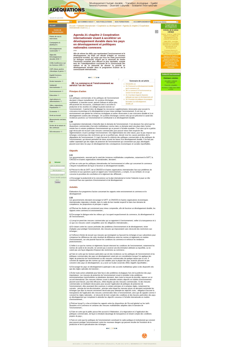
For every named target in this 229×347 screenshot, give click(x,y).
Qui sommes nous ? (86, 22)
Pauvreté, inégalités (171, 85)
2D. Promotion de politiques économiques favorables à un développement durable (139, 101)
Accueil (52, 25)
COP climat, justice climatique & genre (57, 70)
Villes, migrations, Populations (56, 106)
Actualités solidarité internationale (171, 81)
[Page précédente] (90, 78)
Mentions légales (104, 344)
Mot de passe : (57, 170)
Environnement (55, 91)
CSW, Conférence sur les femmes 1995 (58, 64)
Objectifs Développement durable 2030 (55, 57)
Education (54, 95)
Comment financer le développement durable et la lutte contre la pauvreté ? (171, 52)
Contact (87, 344)
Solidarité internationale (55, 86)
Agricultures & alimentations (55, 100)
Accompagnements (142, 22)
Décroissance (55, 132)
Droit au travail (55, 115)
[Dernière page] (98, 78)
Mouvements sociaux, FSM (58, 121)
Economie (54, 111)
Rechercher (53, 21)
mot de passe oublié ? (57, 175)
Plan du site (122, 344)
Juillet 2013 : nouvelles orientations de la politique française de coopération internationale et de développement (171, 45)
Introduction (129, 84)
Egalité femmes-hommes (56, 76)
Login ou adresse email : (57, 165)
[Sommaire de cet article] (70, 83)
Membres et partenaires (143, 344)
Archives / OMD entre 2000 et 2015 (171, 88)
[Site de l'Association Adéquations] (68, 14)
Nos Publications (104, 22)
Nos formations (122, 22)
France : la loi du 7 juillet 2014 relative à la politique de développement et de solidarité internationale (170, 36)
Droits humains (55, 81)
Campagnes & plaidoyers (55, 44)
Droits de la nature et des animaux (57, 127)
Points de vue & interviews (55, 38)
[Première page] (89, 78)
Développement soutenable (55, 50)
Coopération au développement (171, 26)
